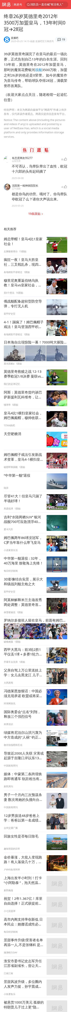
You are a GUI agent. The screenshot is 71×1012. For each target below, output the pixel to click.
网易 (6, 4)
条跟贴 (34, 213)
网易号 (18, 4)
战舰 (38, 69)
